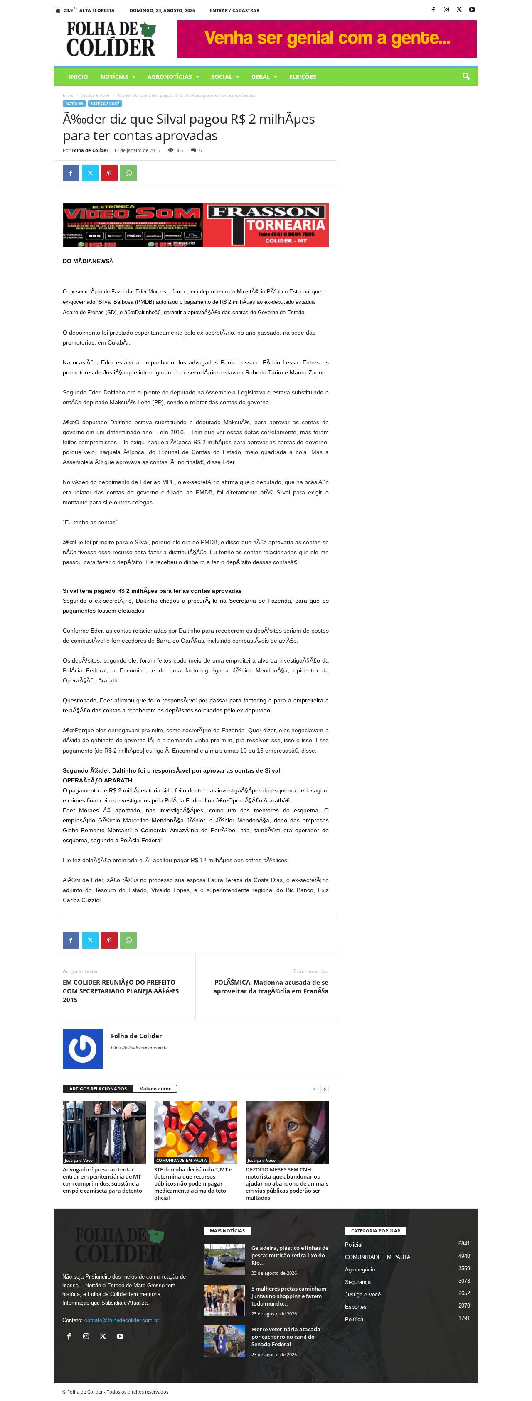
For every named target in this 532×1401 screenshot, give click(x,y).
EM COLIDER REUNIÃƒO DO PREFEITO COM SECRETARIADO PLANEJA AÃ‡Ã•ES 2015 (121, 991)
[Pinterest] (109, 173)
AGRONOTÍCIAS (170, 77)
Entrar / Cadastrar (234, 10)
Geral (260, 77)
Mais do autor (155, 1089)
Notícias (114, 77)
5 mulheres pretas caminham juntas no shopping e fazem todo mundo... (288, 1296)
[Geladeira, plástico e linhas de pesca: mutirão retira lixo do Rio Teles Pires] (224, 1259)
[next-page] (324, 1089)
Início (68, 95)
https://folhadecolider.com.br (139, 1047)
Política (354, 1319)
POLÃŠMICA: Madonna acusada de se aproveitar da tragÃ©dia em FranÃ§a (270, 986)
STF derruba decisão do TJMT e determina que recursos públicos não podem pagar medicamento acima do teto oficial (193, 1183)
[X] (459, 10)
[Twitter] (90, 173)
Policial (353, 1245)
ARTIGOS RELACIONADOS (98, 1089)
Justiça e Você (95, 95)
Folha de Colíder (89, 150)
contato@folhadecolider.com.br (121, 1320)
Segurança (358, 1282)
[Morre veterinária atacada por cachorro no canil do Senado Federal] (224, 1341)
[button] (466, 77)
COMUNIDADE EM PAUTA (181, 1160)
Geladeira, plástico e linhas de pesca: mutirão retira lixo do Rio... (289, 1255)
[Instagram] (446, 10)
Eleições (302, 77)
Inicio (78, 77)
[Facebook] (433, 10)
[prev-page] (314, 1089)
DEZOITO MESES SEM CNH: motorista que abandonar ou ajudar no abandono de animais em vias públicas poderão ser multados (287, 1183)
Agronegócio (360, 1270)
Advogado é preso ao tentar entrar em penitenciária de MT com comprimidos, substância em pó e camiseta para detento (102, 1180)
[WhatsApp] (128, 173)
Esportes (356, 1307)
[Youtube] (472, 10)
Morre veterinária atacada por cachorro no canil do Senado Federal (285, 1336)
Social (221, 77)
